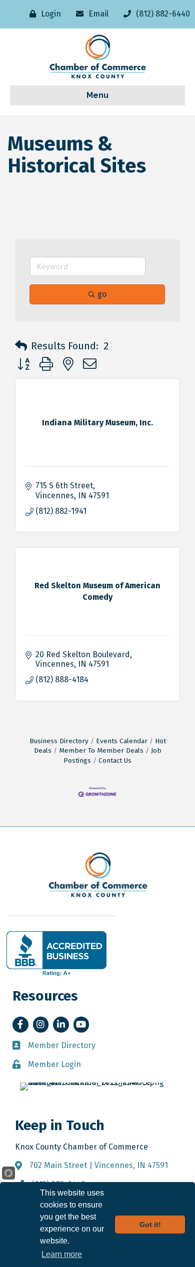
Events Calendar (122, 741)
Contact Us (115, 760)
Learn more (62, 1254)
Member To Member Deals (101, 750)
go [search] (102, 294)
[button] (21, 346)
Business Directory (59, 741)
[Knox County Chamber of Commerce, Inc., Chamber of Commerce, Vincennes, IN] (56, 953)
